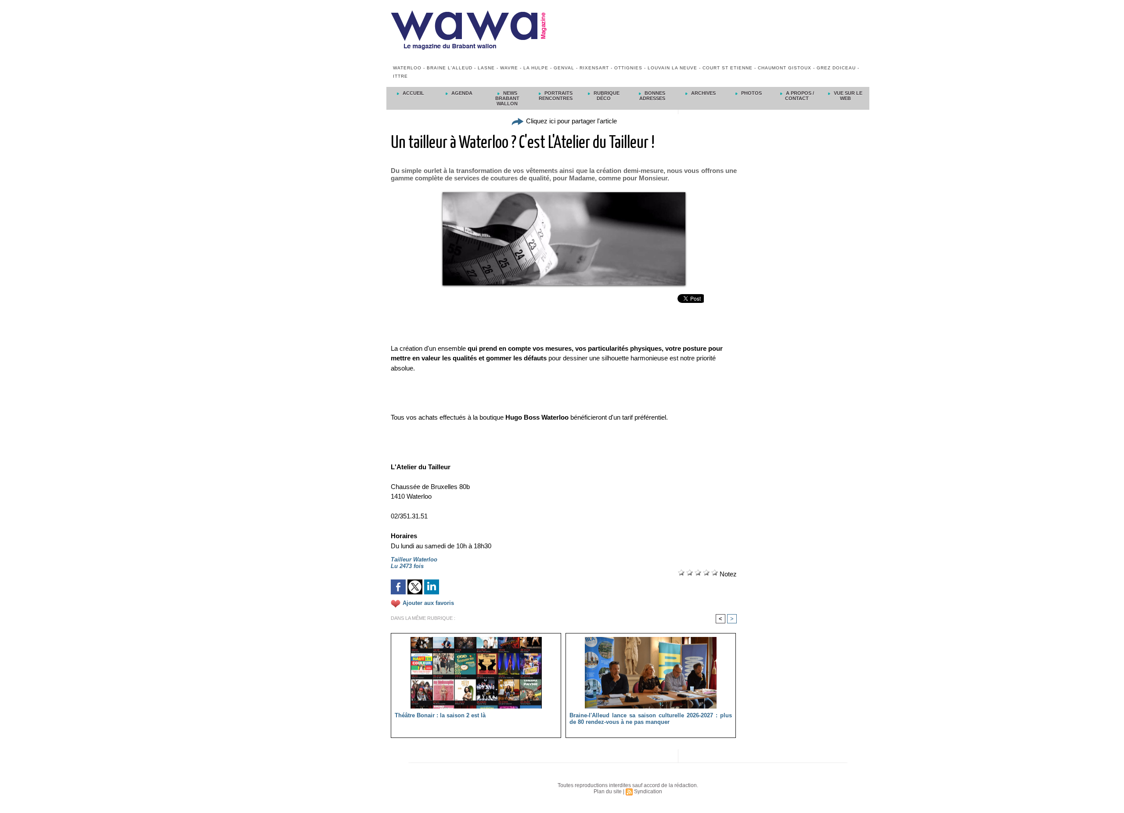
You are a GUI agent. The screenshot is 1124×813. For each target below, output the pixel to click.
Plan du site (608, 791)
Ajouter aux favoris (428, 603)
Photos (751, 93)
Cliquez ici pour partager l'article (570, 121)
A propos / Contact (799, 95)
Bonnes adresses (652, 95)
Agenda (461, 93)
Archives (703, 93)
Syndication (648, 791)
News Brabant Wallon (507, 98)
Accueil (412, 93)
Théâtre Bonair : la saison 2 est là (440, 715)
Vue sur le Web (847, 95)
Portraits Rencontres (556, 95)
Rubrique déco (606, 95)
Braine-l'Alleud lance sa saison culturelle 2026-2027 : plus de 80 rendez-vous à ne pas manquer (650, 718)
